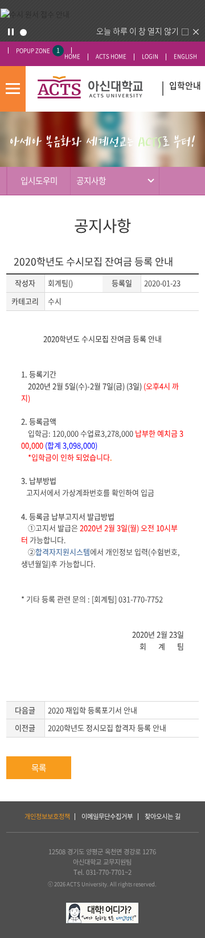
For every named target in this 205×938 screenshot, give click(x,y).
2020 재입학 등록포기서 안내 (92, 709)
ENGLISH (185, 57)
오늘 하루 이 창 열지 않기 (137, 30)
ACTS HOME (111, 57)
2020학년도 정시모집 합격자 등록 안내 (107, 727)
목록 (38, 767)
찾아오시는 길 (163, 816)
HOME (72, 57)
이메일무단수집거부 (107, 816)
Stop (10, 32)
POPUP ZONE (38, 50)
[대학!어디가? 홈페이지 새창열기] (102, 907)
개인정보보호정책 (47, 816)
